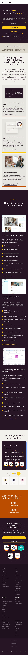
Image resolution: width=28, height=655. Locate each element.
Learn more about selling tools (8, 418)
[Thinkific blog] (6, 481)
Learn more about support (10, 184)
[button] (13, 473)
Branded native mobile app (11, 260)
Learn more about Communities (8, 344)
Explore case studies (9, 114)
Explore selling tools (9, 149)
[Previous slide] (9, 474)
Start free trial (14, 23)
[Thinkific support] (22, 481)
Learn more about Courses (7, 276)
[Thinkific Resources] (14, 481)
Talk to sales (13, 27)
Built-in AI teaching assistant (11, 253)
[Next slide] (19, 474)
